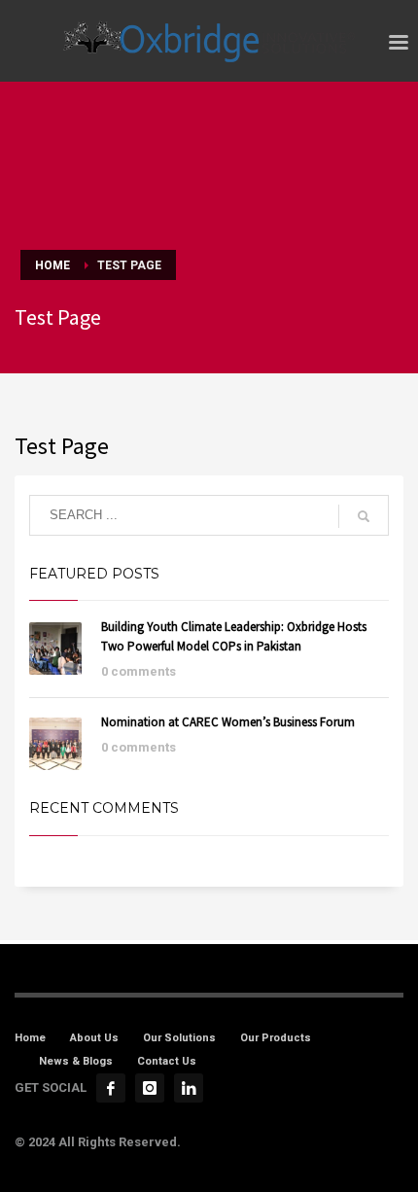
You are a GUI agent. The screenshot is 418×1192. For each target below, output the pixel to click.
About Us (94, 1038)
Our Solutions (179, 1038)
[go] (363, 516)
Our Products (275, 1038)
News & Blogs (76, 1061)
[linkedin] (188, 1088)
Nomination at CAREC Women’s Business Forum (228, 722)
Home (30, 1038)
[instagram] (149, 1088)
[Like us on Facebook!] (110, 1088)
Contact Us (166, 1061)
